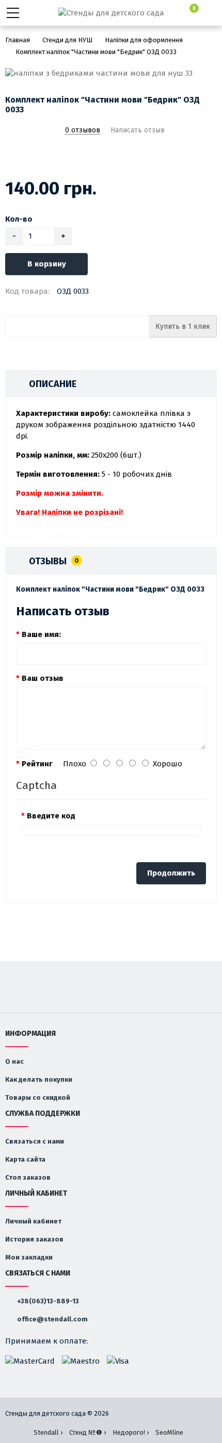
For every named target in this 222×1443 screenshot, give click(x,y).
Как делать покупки (38, 1079)
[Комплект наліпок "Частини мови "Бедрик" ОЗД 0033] (111, 73)
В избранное (12, 157)
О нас (14, 1061)
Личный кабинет (33, 1221)
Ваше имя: (41, 634)
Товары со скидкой (37, 1097)
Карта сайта (25, 1159)
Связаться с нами (34, 1141)
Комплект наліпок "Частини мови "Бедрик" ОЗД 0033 (96, 52)
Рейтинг (37, 763)
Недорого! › (131, 1432)
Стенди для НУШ (67, 40)
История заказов (34, 1239)
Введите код (51, 815)
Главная (17, 40)
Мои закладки (29, 1257)
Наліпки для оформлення (144, 40)
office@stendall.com (51, 1319)
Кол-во (19, 219)
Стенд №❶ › (87, 1432)
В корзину (46, 264)
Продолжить (171, 873)
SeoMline (169, 1432)
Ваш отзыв (43, 678)
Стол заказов (28, 1177)
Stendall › (48, 1432)
